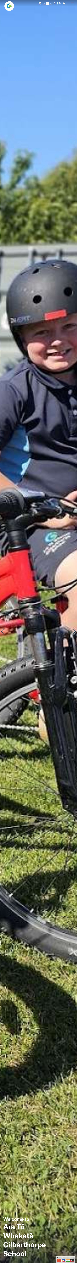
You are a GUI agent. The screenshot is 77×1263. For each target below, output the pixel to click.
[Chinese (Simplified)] (59, 1260)
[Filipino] (63, 1260)
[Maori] (72, 1260)
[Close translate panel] (73, 1258)
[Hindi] (68, 1260)
